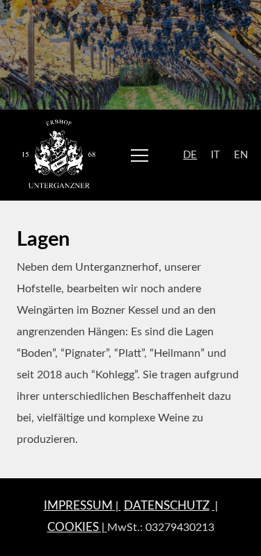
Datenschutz (166, 506)
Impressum (78, 506)
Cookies (73, 527)
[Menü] (139, 155)
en (241, 155)
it (215, 155)
